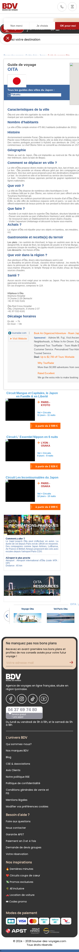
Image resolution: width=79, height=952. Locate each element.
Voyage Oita (27, 609)
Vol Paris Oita (61, 609)
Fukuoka (15, 94)
